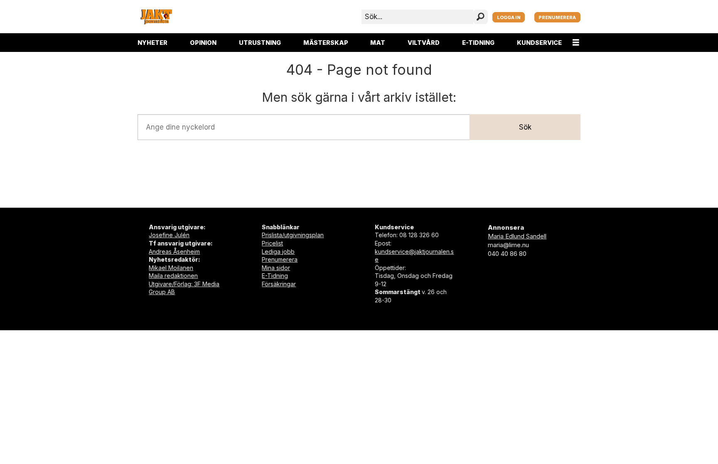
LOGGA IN (509, 17)
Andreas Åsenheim (174, 251)
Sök (525, 127)
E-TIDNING (478, 42)
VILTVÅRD (424, 42)
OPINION (203, 42)
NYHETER (152, 42)
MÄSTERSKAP (325, 42)
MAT (377, 42)
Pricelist (272, 243)
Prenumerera (280, 259)
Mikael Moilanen (171, 267)
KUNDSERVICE (539, 42)
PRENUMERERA (557, 17)
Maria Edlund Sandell (517, 236)
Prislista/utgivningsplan (293, 234)
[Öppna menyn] (576, 42)
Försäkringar (279, 283)
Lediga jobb (278, 251)
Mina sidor (276, 267)
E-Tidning (275, 275)
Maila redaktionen (173, 275)
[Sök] (480, 17)
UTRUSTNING (260, 42)
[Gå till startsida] (156, 16)
